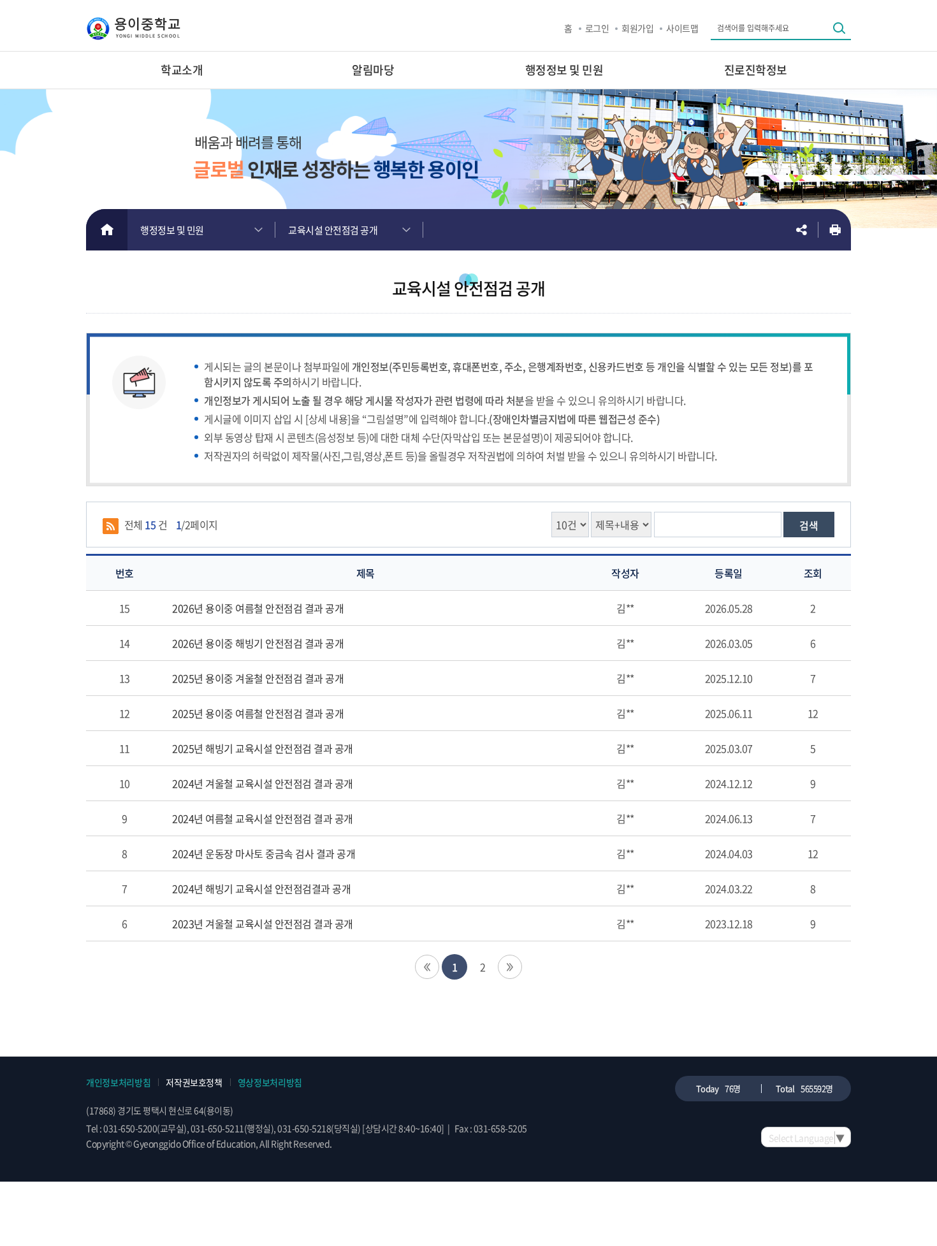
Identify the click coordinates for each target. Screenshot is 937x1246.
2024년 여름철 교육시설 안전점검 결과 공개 (262, 818)
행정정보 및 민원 (172, 230)
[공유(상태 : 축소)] (801, 229)
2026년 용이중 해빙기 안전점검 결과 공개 (258, 643)
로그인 (597, 28)
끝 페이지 (510, 967)
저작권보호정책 (194, 1082)
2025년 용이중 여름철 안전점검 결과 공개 (258, 713)
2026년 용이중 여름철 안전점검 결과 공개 (258, 608)
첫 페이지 (427, 967)
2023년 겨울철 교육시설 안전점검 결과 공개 (262, 923)
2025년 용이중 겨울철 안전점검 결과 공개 (258, 678)
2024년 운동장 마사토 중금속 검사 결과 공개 (263, 853)
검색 (808, 525)
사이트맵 (682, 28)
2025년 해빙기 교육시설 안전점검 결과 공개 (262, 748)
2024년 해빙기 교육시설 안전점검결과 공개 (261, 888)
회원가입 (637, 28)
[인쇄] (835, 229)
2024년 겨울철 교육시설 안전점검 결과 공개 (262, 783)
